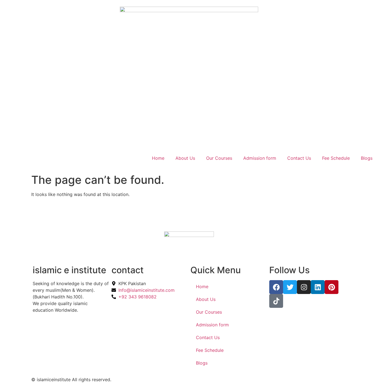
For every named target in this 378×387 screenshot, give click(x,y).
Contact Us (299, 158)
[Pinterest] (331, 287)
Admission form (259, 158)
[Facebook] (276, 287)
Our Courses (219, 158)
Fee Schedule (336, 158)
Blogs (366, 158)
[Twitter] (290, 287)
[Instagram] (304, 287)
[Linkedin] (318, 287)
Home (158, 158)
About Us (185, 158)
